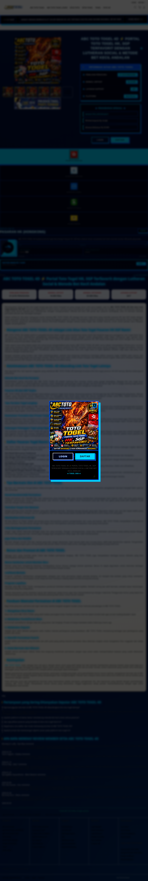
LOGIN (63, 456)
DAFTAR (85, 456)
